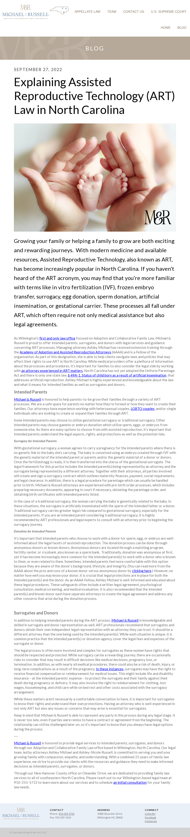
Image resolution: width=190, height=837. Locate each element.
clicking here (141, 571)
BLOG (182, 27)
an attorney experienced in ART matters (52, 370)
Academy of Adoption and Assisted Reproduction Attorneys (65, 352)
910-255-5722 (66, 813)
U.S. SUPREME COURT (169, 11)
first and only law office (57, 338)
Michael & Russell (27, 399)
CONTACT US (133, 11)
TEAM (111, 11)
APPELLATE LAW (87, 11)
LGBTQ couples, (143, 408)
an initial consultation (130, 782)
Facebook (150, 817)
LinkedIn (150, 813)
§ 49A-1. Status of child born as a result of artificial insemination (117, 375)
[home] (25, 9)
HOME (166, 27)
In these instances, (110, 669)
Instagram (151, 821)
